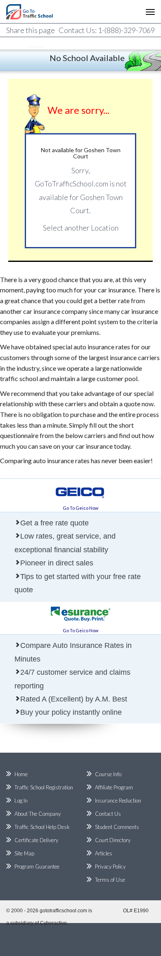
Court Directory (112, 840)
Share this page (30, 30)
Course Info (108, 774)
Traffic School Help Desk (42, 827)
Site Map (24, 853)
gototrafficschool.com (63, 911)
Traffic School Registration (43, 787)
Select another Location (80, 227)
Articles (103, 853)
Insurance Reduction (118, 800)
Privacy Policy (110, 866)
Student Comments (117, 827)
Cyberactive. (54, 923)
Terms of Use (110, 879)
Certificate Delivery (36, 840)
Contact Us (108, 813)
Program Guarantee (36, 866)
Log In (21, 800)
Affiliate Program (114, 787)
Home (21, 774)
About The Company (37, 813)
